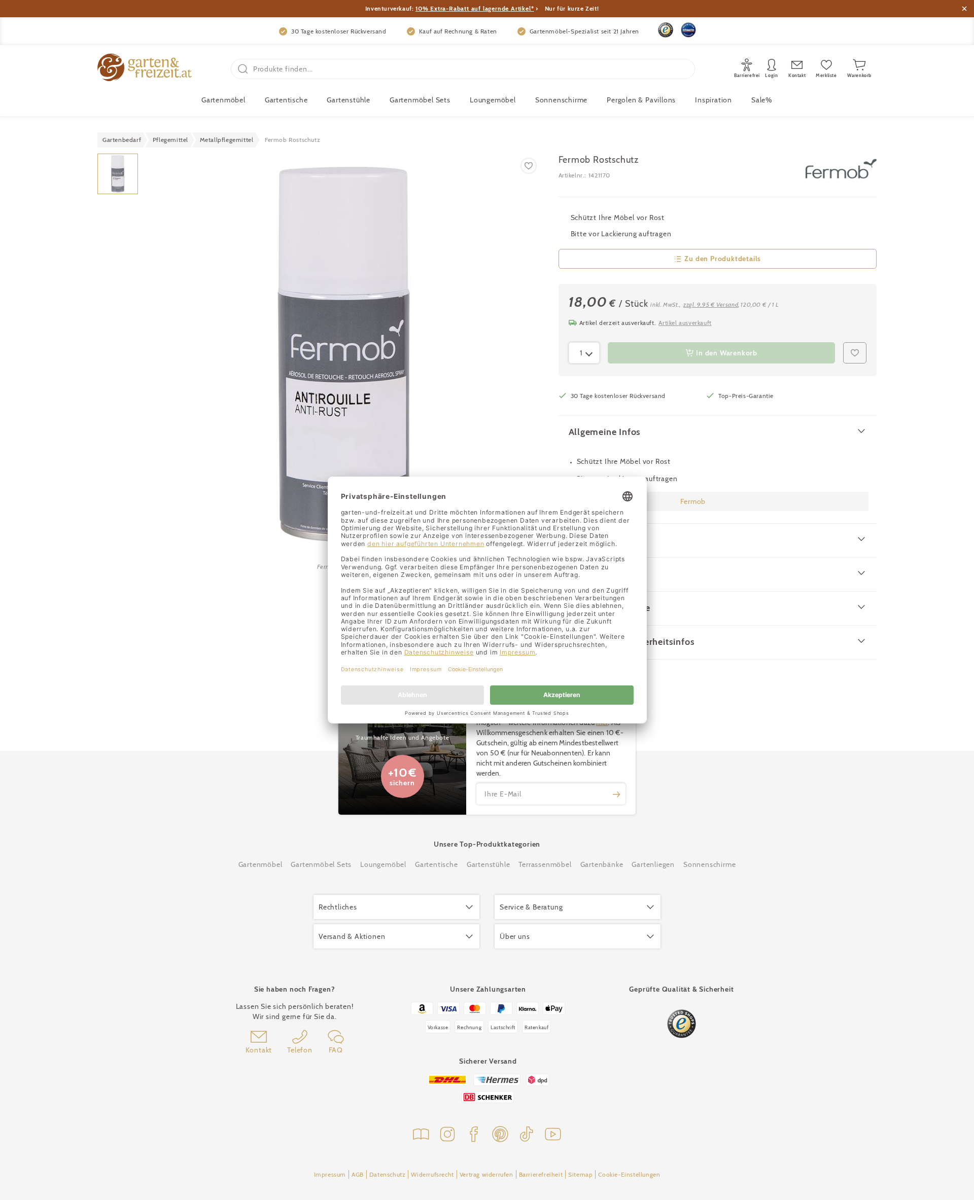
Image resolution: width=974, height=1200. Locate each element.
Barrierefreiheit (541, 1174)
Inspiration (713, 99)
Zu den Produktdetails (722, 258)
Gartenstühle (348, 99)
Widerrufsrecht (432, 1174)
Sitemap (580, 1174)
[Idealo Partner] (688, 30)
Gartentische (286, 99)
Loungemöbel (493, 99)
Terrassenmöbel (544, 864)
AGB (358, 1174)
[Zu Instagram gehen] (447, 1135)
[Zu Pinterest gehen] (500, 1135)
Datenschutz (387, 1174)
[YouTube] (553, 1135)
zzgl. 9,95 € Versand (710, 304)
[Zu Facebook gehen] (474, 1135)
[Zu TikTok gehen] (526, 1135)
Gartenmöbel (260, 864)
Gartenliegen (653, 864)
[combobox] (584, 353)
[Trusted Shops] (665, 30)
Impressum (330, 1174)
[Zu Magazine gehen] (421, 1135)
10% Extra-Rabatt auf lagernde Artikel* (474, 8)
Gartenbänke (601, 864)
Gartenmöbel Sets (420, 99)
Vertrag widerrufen (486, 1174)
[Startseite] (144, 69)
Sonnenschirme (561, 99)
